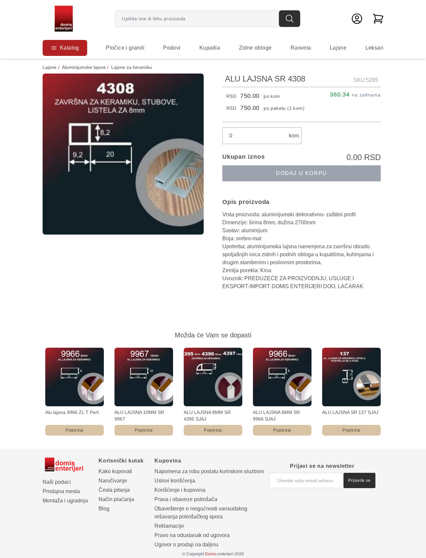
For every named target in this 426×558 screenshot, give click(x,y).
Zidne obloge (255, 48)
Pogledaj (75, 430)
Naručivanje (113, 480)
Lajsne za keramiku (131, 67)
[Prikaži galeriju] (123, 154)
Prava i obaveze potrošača (185, 499)
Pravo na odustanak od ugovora (192, 535)
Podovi (171, 48)
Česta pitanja (114, 490)
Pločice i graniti (125, 48)
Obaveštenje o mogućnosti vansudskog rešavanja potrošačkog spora (200, 512)
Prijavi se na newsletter (322, 466)
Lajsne (338, 48)
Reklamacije (169, 526)
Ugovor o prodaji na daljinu (186, 544)
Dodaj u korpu (301, 173)
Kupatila (209, 48)
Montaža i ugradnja (65, 500)
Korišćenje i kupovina (179, 490)
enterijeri (219, 554)
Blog (104, 508)
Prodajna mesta (61, 491)
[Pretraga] (289, 18)
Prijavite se (359, 480)
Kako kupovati (115, 471)
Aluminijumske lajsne (84, 67)
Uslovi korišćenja (174, 480)
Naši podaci (57, 482)
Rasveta (301, 48)
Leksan (374, 48)
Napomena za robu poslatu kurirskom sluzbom (209, 471)
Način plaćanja (116, 499)
